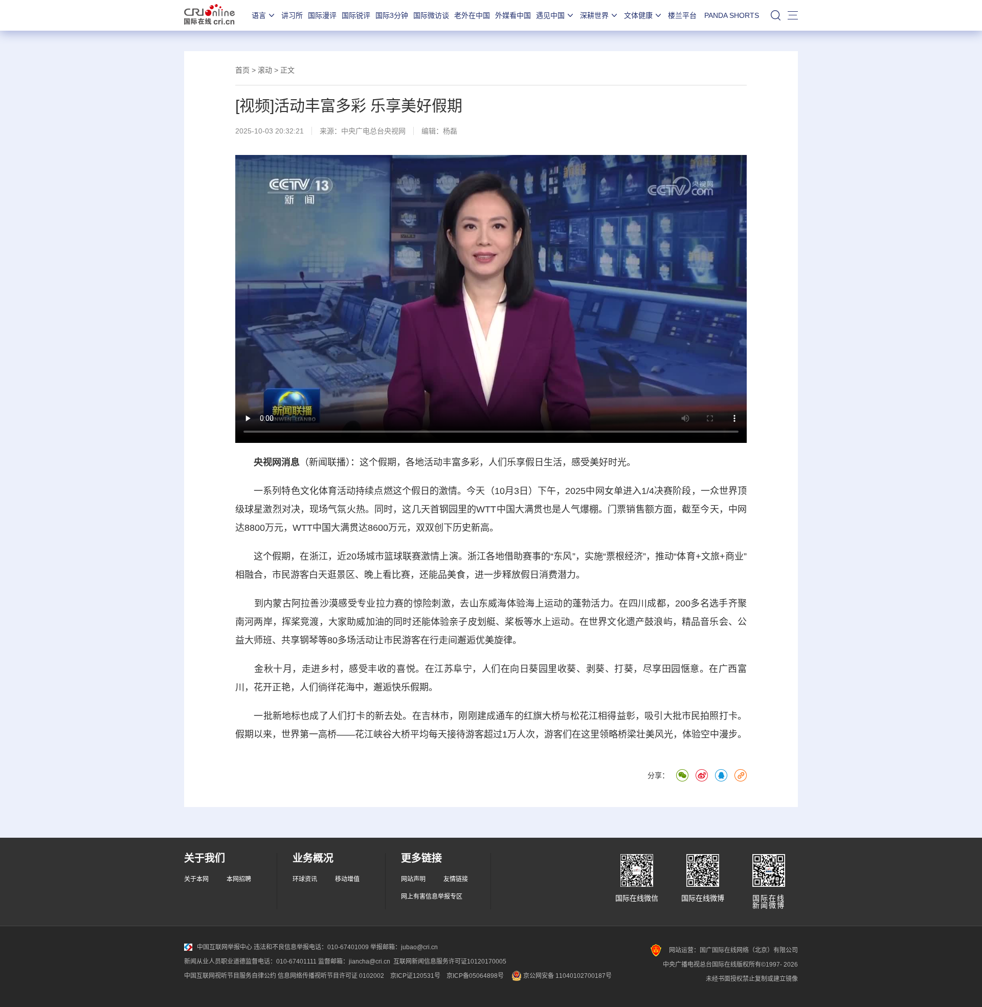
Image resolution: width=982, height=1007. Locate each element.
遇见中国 (550, 15)
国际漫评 (322, 15)
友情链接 (455, 879)
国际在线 (209, 15)
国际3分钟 (391, 15)
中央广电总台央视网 (373, 131)
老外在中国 (472, 15)
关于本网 (196, 879)
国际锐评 (356, 15)
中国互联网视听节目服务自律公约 (230, 975)
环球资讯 (305, 879)
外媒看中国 (513, 15)
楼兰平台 (682, 15)
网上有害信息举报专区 (431, 896)
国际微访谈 (431, 15)
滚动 (265, 70)
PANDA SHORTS (731, 15)
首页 (242, 70)
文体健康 (638, 15)
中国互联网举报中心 (224, 947)
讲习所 (292, 15)
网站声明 (413, 879)
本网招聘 (239, 879)
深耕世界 (594, 15)
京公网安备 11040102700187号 (567, 975)
